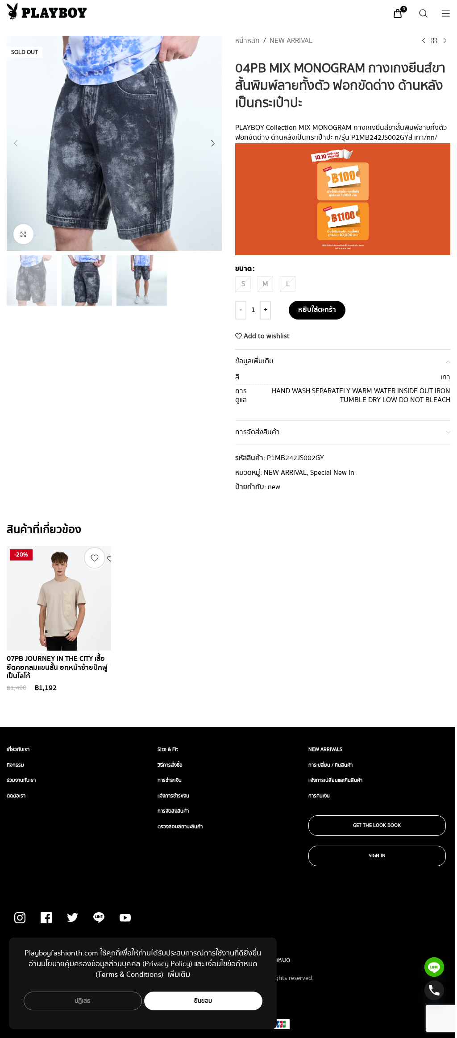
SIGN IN (377, 856)
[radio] (243, 284)
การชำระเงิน (170, 780)
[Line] (434, 967)
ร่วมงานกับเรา (21, 780)
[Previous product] (423, 41)
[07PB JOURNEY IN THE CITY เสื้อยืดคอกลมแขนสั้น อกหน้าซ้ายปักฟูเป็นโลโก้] (59, 598)
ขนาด (243, 269)
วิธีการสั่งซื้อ (170, 765)
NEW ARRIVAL (291, 41)
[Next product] (445, 41)
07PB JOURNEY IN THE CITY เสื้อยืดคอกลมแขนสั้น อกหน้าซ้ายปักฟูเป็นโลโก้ (57, 667)
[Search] (423, 13)
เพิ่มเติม (178, 974)
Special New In (332, 473)
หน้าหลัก (247, 41)
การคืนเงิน (319, 796)
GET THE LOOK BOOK (377, 826)
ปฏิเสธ (83, 1000)
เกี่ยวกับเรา (18, 749)
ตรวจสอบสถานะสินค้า (180, 826)
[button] (16, 143)
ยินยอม (203, 1000)
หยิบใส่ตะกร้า (317, 310)
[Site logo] (47, 11)
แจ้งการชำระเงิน (173, 796)
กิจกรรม (15, 765)
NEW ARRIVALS (325, 749)
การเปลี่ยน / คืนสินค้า (330, 765)
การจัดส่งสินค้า (173, 811)
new (274, 487)
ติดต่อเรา (16, 796)
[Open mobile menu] (446, 13)
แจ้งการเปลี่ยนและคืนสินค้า (335, 780)
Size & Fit (168, 749)
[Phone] (434, 990)
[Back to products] (434, 41)
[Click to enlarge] (23, 234)
